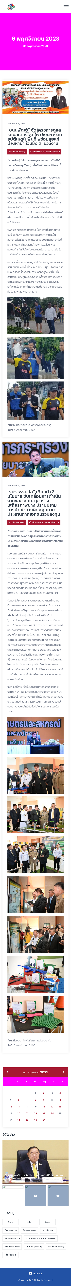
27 (18, 1120)
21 (27, 1113)
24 (52, 1113)
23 (43, 1113)
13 (19, 1106)
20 (18, 1113)
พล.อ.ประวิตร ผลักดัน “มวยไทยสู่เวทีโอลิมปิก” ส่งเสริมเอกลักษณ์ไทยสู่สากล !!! (35, 1177)
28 (27, 1120)
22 (35, 1113)
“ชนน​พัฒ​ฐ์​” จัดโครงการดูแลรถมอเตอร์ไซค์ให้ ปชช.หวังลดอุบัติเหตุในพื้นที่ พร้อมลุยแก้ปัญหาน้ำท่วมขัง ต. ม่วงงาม (34, 137)
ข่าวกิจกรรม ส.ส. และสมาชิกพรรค (45, 151)
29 (35, 1120)
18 (60, 1106)
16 (44, 1106)
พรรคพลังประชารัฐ (17, 151)
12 (11, 1106)
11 (60, 1099)
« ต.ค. (7, 1072)
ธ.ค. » (63, 1072)
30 (43, 1120)
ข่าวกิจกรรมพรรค (16, 522)
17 (52, 1106)
